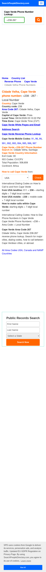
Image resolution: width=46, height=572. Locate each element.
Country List (18, 78)
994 (19, 143)
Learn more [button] (26, 561)
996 (29, 143)
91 (32, 138)
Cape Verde (30, 81)
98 (36, 138)
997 (34, 143)
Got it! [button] (23, 567)
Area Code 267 (10, 109)
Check (38, 177)
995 (24, 143)
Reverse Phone (12, 81)
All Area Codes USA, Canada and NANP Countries (22, 251)
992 (9, 143)
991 (4, 143)
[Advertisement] (23, 51)
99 (40, 138)
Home (5, 78)
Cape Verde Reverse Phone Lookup (21, 134)
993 (14, 143)
